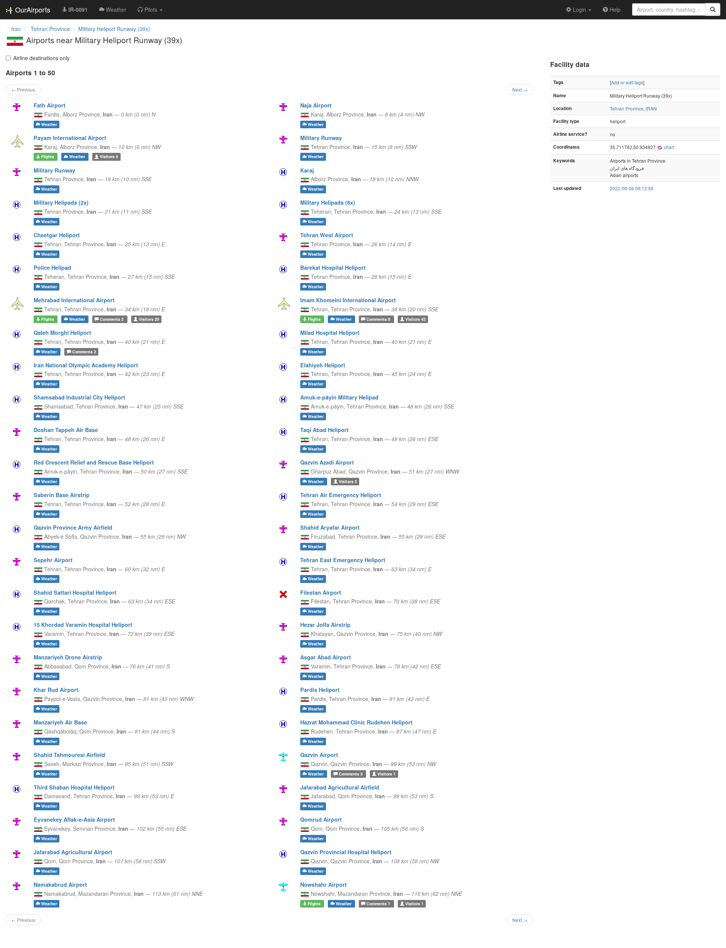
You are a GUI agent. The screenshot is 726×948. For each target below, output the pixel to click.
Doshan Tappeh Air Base (66, 430)
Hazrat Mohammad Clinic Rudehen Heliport (356, 722)
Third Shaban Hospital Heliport (74, 787)
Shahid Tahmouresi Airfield (69, 754)
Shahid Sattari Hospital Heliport (75, 592)
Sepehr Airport (53, 560)
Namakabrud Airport (60, 884)
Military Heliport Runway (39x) (114, 29)
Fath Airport (49, 105)
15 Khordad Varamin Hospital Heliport (83, 624)
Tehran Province (627, 108)
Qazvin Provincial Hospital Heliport (345, 852)
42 (415, 319)
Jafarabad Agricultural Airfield (339, 787)
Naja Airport (316, 105)
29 (149, 319)
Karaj (307, 170)
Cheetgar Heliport (57, 235)
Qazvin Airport (319, 754)
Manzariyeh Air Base (60, 722)
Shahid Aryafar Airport (330, 527)
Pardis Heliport (320, 689)
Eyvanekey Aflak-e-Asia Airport (74, 819)
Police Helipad (52, 267)
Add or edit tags (627, 82)
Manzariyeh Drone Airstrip (68, 657)
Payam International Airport (70, 137)
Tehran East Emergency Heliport (342, 560)
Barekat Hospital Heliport (333, 267)
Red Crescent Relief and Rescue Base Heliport (94, 462)
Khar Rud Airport (56, 689)
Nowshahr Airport (323, 884)
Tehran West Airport (326, 235)
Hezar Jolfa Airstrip (325, 624)
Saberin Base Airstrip (62, 495)
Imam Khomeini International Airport (348, 300)
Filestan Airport (320, 592)
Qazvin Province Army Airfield (73, 527)
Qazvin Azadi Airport (327, 462)
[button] (150, 9)
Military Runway (321, 137)
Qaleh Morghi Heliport (62, 332)
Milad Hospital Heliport (330, 332)
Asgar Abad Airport (325, 657)
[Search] (712, 9)
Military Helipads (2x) (61, 202)
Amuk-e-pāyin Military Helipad (339, 397)
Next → (519, 89)
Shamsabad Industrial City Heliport (79, 397)
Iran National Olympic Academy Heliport (86, 365)
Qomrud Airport (321, 819)
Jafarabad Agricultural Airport (73, 852)
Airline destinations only (41, 58)
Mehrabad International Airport (74, 300)
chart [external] (668, 147)
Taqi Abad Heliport (324, 430)
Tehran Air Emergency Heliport (340, 495)
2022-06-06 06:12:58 (631, 188)
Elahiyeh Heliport (322, 365)
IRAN (651, 108)
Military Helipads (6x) (327, 202)
